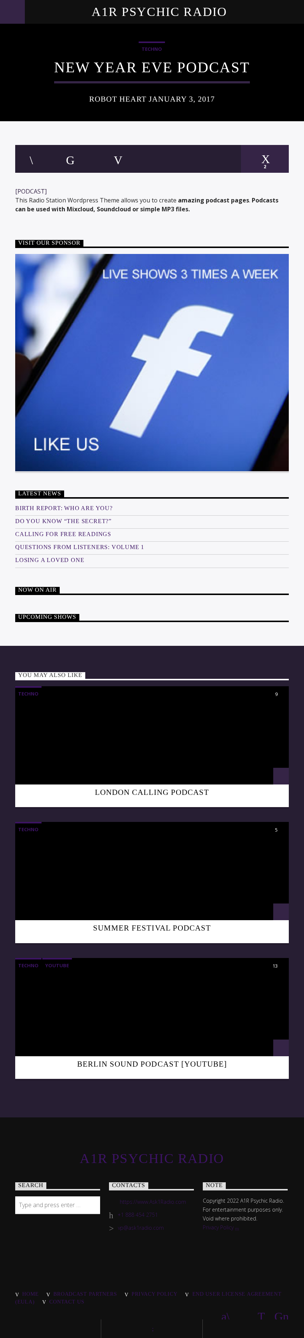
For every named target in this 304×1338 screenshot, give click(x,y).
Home (30, 1294)
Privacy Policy (219, 1227)
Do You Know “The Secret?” (63, 521)
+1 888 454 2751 (138, 1214)
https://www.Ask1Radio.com (153, 1201)
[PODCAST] (31, 191)
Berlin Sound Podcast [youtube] (152, 1064)
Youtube (57, 965)
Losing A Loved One (49, 560)
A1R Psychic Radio (159, 12)
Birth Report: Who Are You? (64, 508)
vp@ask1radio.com (141, 1227)
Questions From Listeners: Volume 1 (79, 547)
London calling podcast (152, 792)
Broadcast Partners (85, 1294)
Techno (152, 49)
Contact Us (66, 1302)
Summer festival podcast (152, 928)
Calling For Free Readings (63, 534)
